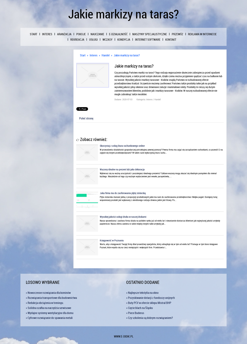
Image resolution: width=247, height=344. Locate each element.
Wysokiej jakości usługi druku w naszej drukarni (123, 216)
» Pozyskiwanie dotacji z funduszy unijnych (150, 298)
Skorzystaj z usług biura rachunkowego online (122, 145)
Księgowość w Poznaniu (112, 240)
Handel (106, 55)
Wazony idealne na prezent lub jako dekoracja (122, 169)
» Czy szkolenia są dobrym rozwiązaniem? (149, 318)
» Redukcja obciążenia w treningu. (45, 303)
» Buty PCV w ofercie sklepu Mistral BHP (148, 303)
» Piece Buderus (135, 313)
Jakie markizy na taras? (127, 55)
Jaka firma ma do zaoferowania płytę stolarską (123, 193)
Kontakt (170, 40)
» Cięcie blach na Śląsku (139, 308)
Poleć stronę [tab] (86, 118)
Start (83, 55)
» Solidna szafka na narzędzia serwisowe (48, 308)
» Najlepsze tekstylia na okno (142, 293)
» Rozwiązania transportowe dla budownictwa (51, 298)
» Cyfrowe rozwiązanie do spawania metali (49, 318)
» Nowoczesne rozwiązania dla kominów (48, 293)
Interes (93, 55)
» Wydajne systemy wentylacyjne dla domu (49, 313)
